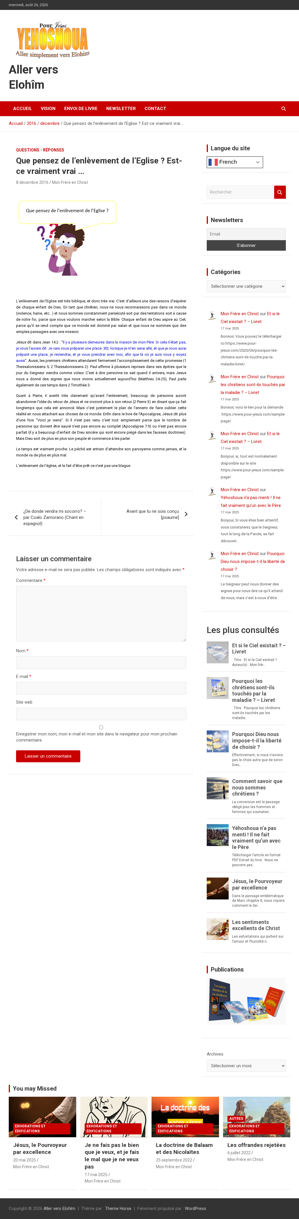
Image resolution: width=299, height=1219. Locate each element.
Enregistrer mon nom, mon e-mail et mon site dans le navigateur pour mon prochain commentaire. (96, 737)
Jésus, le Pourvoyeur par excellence (40, 1149)
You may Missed (35, 1088)
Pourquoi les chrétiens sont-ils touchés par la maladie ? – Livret (253, 384)
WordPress (195, 1208)
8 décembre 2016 (32, 182)
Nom (22, 650)
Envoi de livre (81, 108)
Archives (215, 1054)
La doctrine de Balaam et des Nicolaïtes (184, 1149)
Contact (155, 108)
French (227, 162)
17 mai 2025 (96, 1174)
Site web (24, 702)
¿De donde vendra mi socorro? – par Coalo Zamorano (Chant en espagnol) (54, 517)
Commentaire (31, 580)
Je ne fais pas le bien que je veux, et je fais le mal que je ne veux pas (112, 1156)
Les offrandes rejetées (256, 1145)
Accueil (22, 108)
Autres (236, 1119)
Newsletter (121, 108)
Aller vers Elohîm (59, 1208)
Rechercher (280, 192)
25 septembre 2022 (174, 1160)
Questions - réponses (40, 150)
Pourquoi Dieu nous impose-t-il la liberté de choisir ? (253, 561)
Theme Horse (118, 1208)
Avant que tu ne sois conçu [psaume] (152, 514)
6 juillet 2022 (239, 1152)
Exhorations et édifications (30, 1128)
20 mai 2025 (24, 1160)
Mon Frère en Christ (70, 182)
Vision (48, 108)
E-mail (23, 676)
